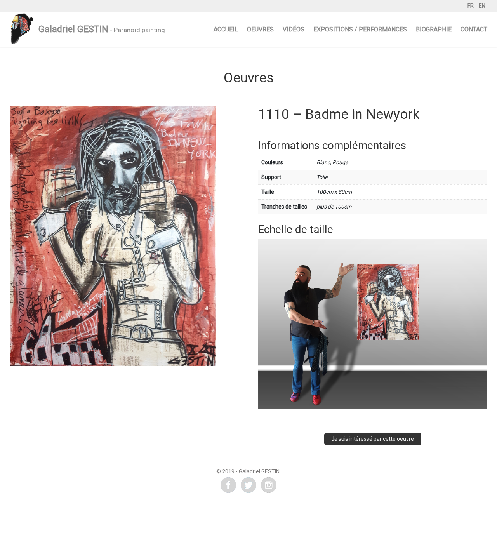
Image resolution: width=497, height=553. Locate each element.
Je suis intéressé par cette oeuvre (372, 439)
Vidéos (293, 29)
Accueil (226, 29)
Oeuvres (260, 29)
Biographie (434, 29)
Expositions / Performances (360, 29)
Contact (474, 29)
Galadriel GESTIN (73, 29)
